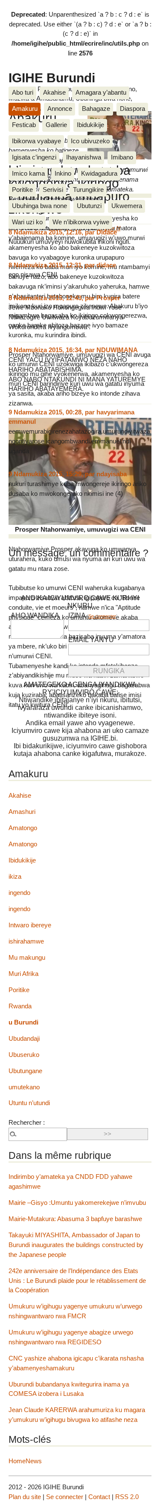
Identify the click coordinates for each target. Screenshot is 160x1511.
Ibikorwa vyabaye (36, 141)
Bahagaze (96, 108)
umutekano (24, 1087)
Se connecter (102, 616)
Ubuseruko (24, 1054)
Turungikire (88, 189)
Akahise (54, 92)
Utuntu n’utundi (29, 1102)
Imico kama (28, 173)
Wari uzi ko (27, 222)
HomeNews (25, 1461)
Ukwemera (126, 205)
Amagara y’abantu (101, 92)
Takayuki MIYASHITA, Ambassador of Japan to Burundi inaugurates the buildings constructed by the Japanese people (76, 1244)
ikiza (15, 876)
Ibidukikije (90, 124)
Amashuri (22, 811)
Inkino (63, 173)
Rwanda (20, 1006)
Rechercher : (27, 1122)
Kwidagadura (99, 173)
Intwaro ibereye (30, 925)
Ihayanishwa (83, 157)
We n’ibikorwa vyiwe (80, 222)
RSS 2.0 (127, 1496)
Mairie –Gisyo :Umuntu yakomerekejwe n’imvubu (77, 1202)
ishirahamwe (26, 941)
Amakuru (25, 108)
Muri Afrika (23, 973)
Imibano (122, 157)
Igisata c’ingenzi (34, 157)
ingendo (19, 892)
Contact (99, 1496)
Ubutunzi (89, 205)
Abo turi (22, 92)
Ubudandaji (24, 1038)
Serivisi (53, 189)
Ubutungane (25, 1070)
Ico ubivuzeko (90, 141)
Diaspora (132, 108)
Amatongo (23, 827)
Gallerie (56, 124)
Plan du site (25, 1496)
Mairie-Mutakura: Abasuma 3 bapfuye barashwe (75, 1218)
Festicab (24, 124)
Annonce (59, 108)
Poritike (22, 189)
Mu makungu (27, 957)
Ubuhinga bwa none (39, 205)
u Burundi (23, 1022)
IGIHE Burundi (52, 77)
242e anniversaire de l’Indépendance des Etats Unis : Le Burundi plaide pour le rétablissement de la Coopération (77, 1280)
